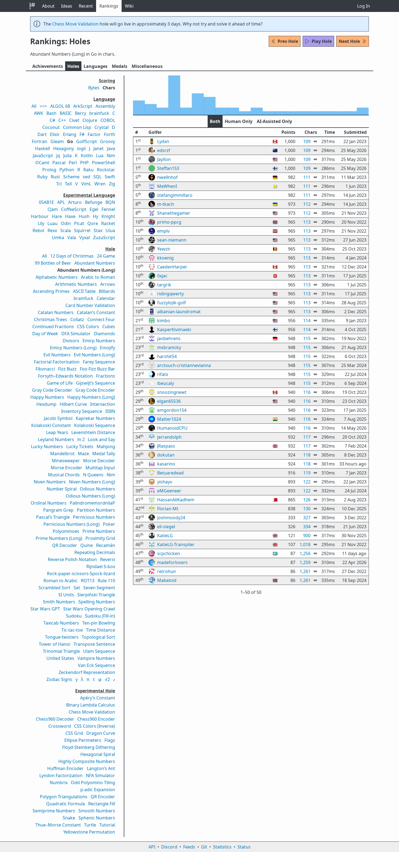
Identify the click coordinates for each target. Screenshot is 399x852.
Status (244, 847)
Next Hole (349, 41)
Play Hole (322, 41)
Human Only (238, 121)
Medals (119, 66)
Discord (169, 847)
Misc (147, 66)
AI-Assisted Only (274, 121)
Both (215, 121)
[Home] (32, 6)
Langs (95, 66)
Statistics (222, 847)
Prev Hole (288, 41)
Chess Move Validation (75, 24)
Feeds (189, 847)
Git (204, 847)
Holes (73, 66)
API (151, 847)
